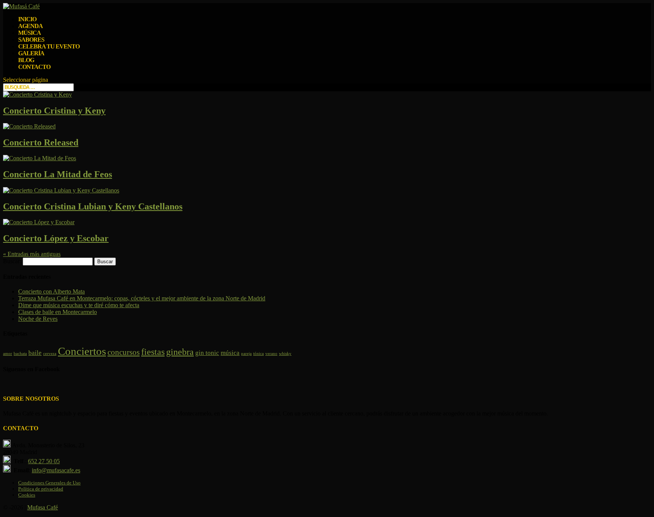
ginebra (180, 352)
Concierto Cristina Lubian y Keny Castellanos (92, 206)
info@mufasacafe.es (56, 470)
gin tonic (207, 352)
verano (271, 353)
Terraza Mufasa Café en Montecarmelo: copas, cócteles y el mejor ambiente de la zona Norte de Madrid (141, 298)
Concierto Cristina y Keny (54, 111)
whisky (285, 353)
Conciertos (82, 351)
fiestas (153, 352)
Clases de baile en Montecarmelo (57, 312)
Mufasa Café (42, 507)
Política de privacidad (40, 489)
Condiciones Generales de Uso (49, 483)
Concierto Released (40, 142)
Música (29, 33)
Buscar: (12, 261)
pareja (246, 353)
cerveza (49, 353)
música (230, 352)
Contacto (34, 67)
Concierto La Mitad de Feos (57, 174)
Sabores (31, 39)
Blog (26, 60)
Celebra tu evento (48, 46)
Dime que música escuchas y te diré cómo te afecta (78, 305)
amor (7, 353)
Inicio (27, 19)
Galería (31, 53)
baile (35, 352)
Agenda (30, 26)
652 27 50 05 (44, 461)
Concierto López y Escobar (56, 238)
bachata (20, 353)
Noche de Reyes (38, 319)
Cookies (26, 495)
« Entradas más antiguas (32, 254)
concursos (123, 352)
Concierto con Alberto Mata (51, 291)
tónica (258, 353)
